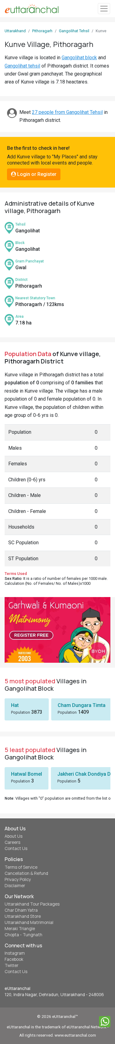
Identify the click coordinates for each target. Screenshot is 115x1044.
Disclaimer (15, 885)
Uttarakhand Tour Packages (32, 904)
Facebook (14, 959)
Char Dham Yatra (21, 910)
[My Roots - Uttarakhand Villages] (32, 8)
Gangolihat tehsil (22, 66)
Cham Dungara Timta (81, 705)
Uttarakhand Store (23, 916)
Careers (12, 842)
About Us (13, 836)
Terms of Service (21, 867)
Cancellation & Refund (26, 873)
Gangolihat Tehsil (74, 31)
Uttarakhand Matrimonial (29, 922)
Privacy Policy (18, 879)
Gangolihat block (79, 57)
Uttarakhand (15, 31)
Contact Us (16, 848)
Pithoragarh (42, 31)
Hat (15, 705)
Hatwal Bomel (26, 774)
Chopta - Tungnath (23, 934)
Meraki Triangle (20, 928)
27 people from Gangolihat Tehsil (67, 112)
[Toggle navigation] (104, 8)
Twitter (11, 965)
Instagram (15, 953)
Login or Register (36, 174)
